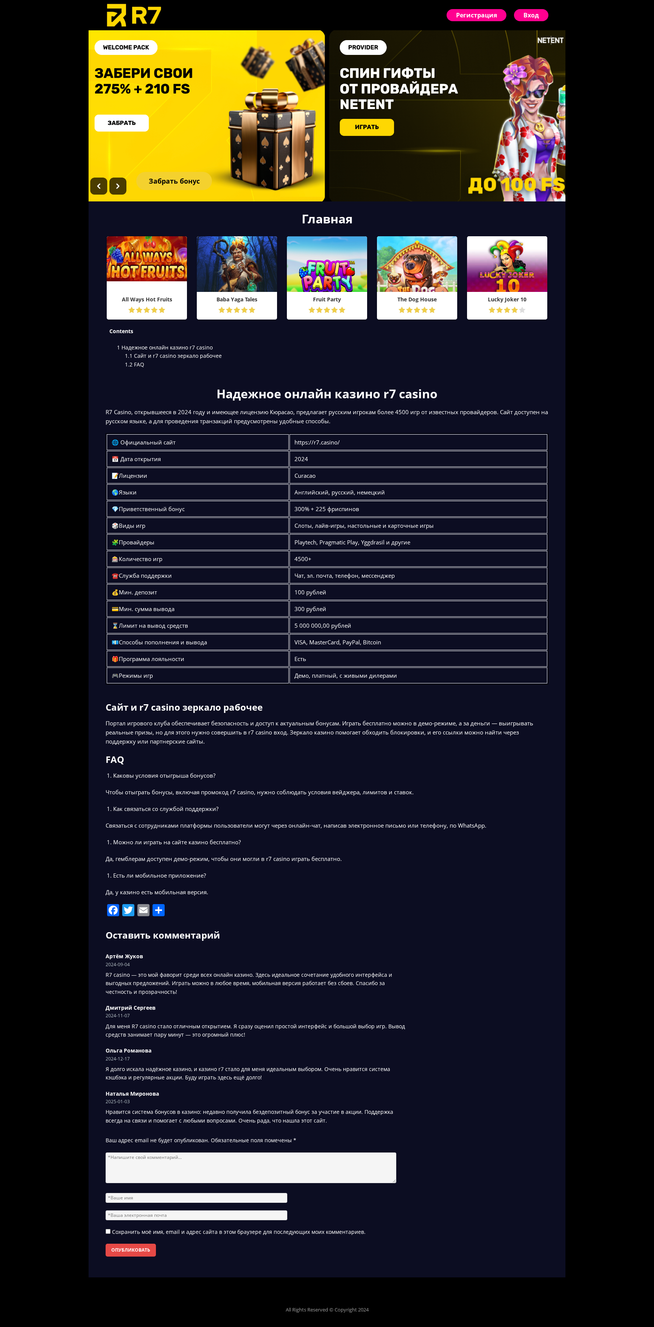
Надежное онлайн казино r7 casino (165, 347)
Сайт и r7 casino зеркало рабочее (173, 355)
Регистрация (476, 15)
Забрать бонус (174, 181)
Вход (531, 15)
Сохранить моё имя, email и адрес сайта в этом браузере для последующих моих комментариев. (239, 1231)
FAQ (134, 364)
